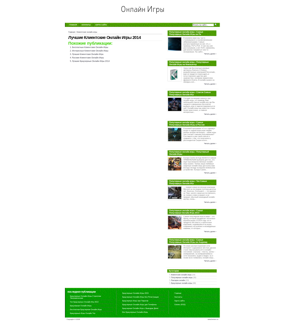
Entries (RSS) (180, 305)
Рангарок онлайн (178, 280)
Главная (73, 25)
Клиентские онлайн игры (87, 32)
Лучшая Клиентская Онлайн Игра (87, 54)
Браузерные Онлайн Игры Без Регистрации (140, 297)
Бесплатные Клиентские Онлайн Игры (90, 47)
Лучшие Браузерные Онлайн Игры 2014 (91, 61)
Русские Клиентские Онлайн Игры (88, 58)
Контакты (86, 25)
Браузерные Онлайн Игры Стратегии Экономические (85, 297)
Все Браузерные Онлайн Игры (135, 312)
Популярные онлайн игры (181, 277)
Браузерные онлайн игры (181, 283)
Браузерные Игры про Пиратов (135, 301)
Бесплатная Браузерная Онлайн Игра (86, 309)
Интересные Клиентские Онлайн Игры (90, 51)
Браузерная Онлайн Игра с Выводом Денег (140, 308)
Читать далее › (210, 54)
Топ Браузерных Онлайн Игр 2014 (84, 302)
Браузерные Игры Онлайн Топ (82, 313)
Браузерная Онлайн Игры (81, 306)
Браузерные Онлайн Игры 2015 (135, 293)
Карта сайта (101, 25)
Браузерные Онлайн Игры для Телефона (139, 305)
